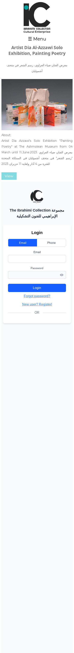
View (9, 176)
